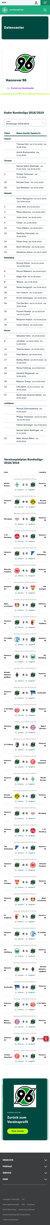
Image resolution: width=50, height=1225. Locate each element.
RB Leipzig (8, 519)
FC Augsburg (42, 622)
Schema (20, 490)
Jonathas (20, 341)
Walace (19, 282)
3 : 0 (25, 847)
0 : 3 (25, 813)
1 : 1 (25, 484)
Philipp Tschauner (24, 174)
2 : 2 (25, 605)
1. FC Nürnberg (7, 536)
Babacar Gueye (23, 381)
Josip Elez (21, 207)
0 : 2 (25, 693)
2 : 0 (25, 536)
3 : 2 (25, 519)
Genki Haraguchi (24, 287)
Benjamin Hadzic (24, 319)
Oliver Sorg (21, 241)
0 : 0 (25, 502)
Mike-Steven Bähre (25, 438)
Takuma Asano (23, 349)
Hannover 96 (42, 485)
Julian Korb (21, 217)
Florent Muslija (23, 311)
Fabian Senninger (24, 425)
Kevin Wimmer (23, 247)
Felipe (19, 223)
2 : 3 (25, 899)
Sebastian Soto (23, 336)
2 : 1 (25, 656)
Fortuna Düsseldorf (42, 762)
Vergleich (31, 490)
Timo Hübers (22, 228)
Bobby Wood (22, 360)
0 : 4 (25, 727)
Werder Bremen (7, 485)
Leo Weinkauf (22, 188)
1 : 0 (25, 1004)
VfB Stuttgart (42, 588)
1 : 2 (25, 622)
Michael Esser (23, 182)
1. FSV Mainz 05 (8, 710)
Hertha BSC (41, 693)
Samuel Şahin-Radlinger (27, 166)
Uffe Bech (21, 387)
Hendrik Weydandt (25, 373)
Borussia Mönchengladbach (7, 675)
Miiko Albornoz (23, 212)
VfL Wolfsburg (42, 657)
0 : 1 (25, 761)
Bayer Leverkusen (8, 605)
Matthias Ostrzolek (25, 233)
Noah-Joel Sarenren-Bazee (29, 395)
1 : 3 (25, 553)
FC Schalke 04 (8, 640)
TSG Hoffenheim (41, 553)
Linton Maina (22, 325)
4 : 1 (25, 570)
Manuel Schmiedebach (27, 409)
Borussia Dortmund (42, 502)
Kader (8, 121)
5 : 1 (25, 796)
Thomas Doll (22, 144)
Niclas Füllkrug (23, 368)
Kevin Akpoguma (24, 199)
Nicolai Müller (23, 263)
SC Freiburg (8, 744)
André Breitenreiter (25, 152)
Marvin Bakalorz (24, 271)
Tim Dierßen (22, 303)
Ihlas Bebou (22, 354)
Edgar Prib (21, 277)
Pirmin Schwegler (24, 298)
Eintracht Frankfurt (7, 571)
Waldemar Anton (24, 252)
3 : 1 (25, 588)
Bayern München (42, 727)
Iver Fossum (22, 293)
